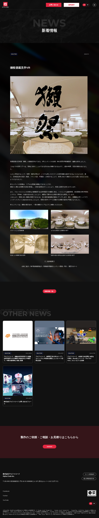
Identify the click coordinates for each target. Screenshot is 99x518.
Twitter (5, 496)
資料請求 (71, 5)
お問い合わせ (53, 5)
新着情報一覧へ (50, 291)
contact (49, 446)
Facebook (6, 491)
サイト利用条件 (89, 474)
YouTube (6, 500)
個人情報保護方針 (89, 478)
